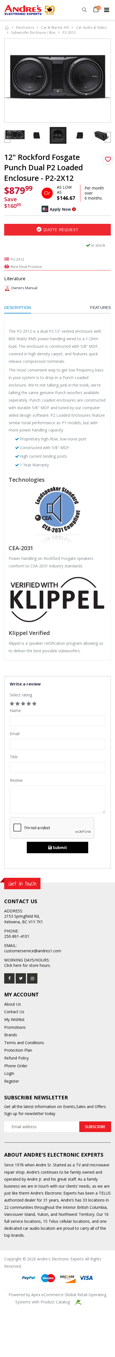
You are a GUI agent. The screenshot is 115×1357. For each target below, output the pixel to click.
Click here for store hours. (27, 965)
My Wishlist (14, 1019)
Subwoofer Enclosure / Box (33, 32)
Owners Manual (24, 288)
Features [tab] (100, 307)
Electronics (25, 27)
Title (14, 756)
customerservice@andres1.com (32, 950)
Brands (10, 1034)
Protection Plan (18, 1050)
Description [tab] (17, 307)
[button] (84, 9)
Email (15, 733)
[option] (57, 78)
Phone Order (15, 1065)
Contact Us (14, 1011)
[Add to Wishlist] (108, 159)
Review (16, 780)
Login (9, 1073)
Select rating (21, 694)
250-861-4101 (16, 936)
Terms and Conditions (24, 1042)
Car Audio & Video (91, 27)
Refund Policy (16, 1058)
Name (15, 710)
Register (11, 1081)
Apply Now (60, 209)
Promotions (15, 1027)
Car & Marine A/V (55, 27)
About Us (12, 1004)
